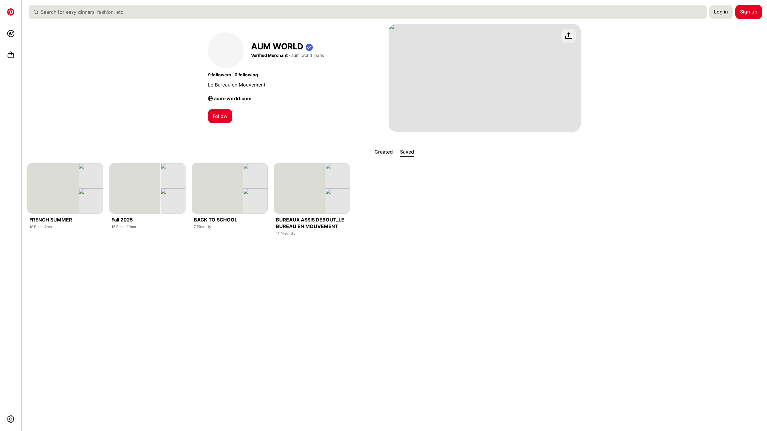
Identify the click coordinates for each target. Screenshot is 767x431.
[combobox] (370, 12)
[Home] (11, 12)
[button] (309, 46)
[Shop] (11, 55)
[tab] (383, 152)
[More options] (11, 419)
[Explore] (11, 33)
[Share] (568, 36)
